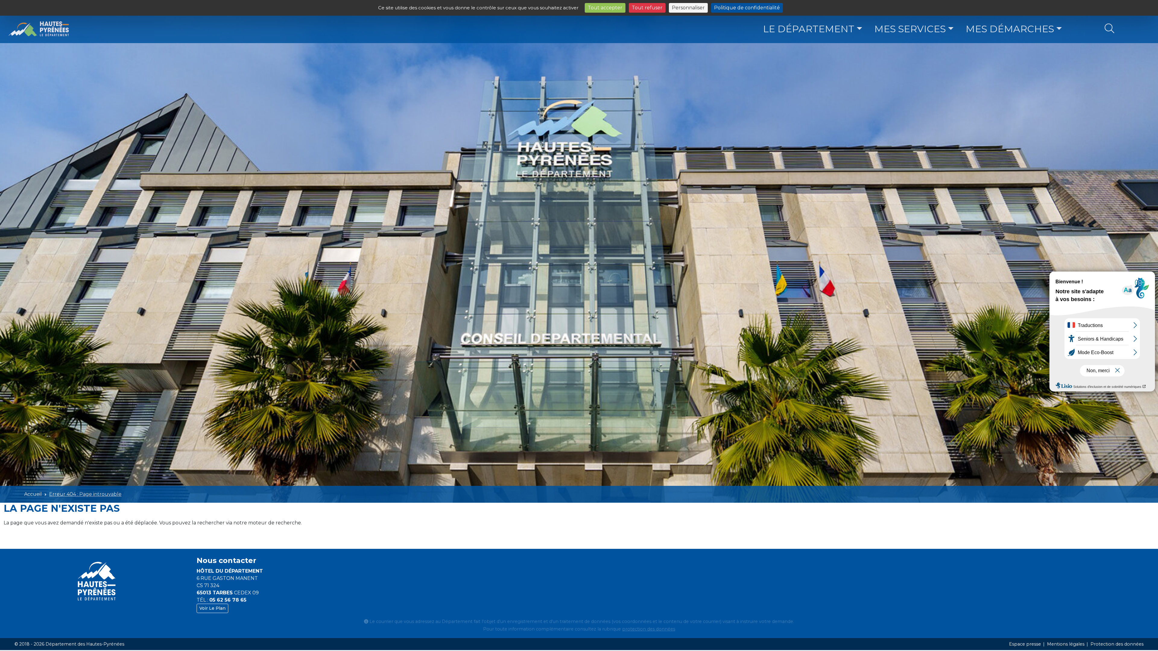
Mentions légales (1065, 644)
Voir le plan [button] (212, 608)
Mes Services (910, 29)
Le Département (808, 29)
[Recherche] (1109, 28)
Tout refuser (647, 8)
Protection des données (1117, 644)
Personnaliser (688, 8)
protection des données (648, 629)
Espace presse (1025, 644)
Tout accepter (605, 8)
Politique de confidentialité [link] (747, 8)
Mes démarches (1010, 29)
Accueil (33, 494)
